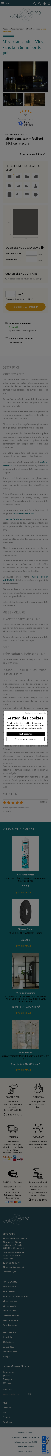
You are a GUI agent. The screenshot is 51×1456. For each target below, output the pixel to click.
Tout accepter (25, 733)
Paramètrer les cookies (25, 738)
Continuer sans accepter (36, 713)
